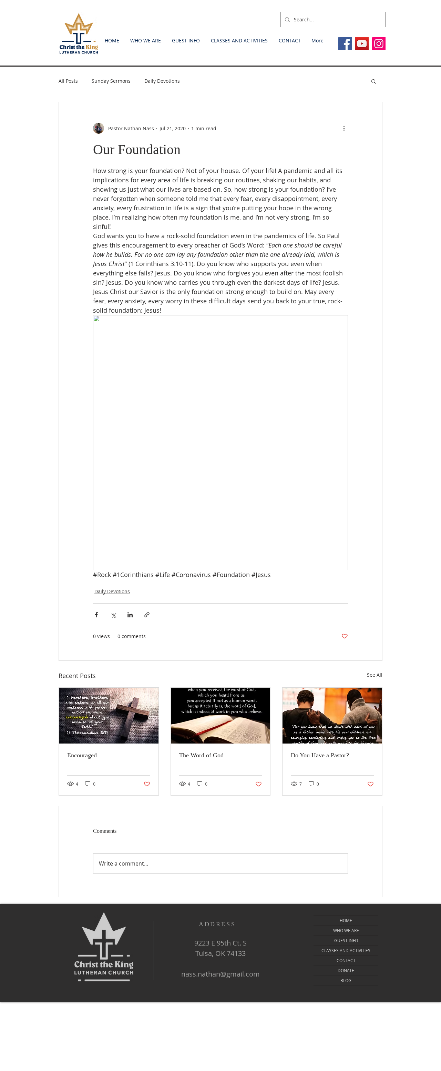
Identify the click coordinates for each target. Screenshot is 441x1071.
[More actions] (344, 128)
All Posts (68, 81)
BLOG (345, 980)
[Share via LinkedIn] (130, 615)
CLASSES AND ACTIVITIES (345, 950)
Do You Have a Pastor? (320, 755)
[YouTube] (362, 43)
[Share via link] (147, 615)
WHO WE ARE (346, 930)
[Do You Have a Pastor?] (332, 716)
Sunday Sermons (111, 81)
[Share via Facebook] (96, 615)
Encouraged (82, 755)
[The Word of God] (220, 716)
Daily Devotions (162, 81)
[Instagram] (379, 43)
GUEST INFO (346, 940)
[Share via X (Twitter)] (113, 615)
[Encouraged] (108, 716)
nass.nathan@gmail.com (220, 974)
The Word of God (201, 755)
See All (374, 674)
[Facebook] (345, 43)
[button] (145, 40)
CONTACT (346, 960)
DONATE (346, 970)
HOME (346, 920)
